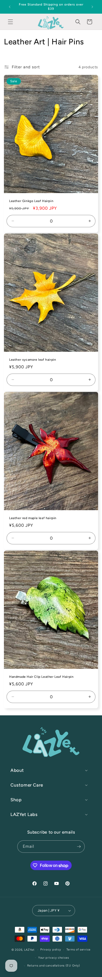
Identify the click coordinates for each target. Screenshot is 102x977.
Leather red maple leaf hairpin (32, 518)
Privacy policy (50, 949)
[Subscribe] (78, 846)
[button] (10, 22)
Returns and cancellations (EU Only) (53, 965)
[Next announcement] (92, 7)
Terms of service (78, 949)
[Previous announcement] (9, 7)
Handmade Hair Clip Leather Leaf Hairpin (41, 677)
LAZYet (29, 950)
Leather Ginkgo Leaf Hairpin (31, 201)
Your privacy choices (53, 957)
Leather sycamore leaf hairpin (32, 359)
